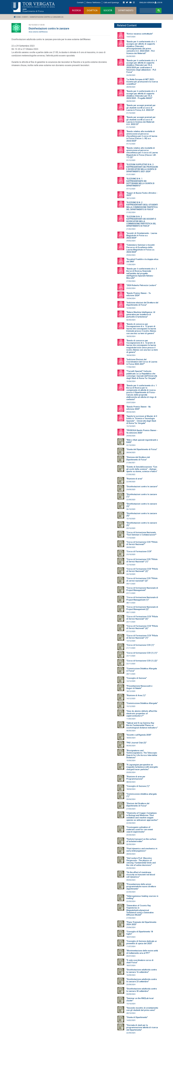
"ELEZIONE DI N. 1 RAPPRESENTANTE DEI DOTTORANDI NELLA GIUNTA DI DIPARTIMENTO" (140, 182)
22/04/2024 (130, 823)
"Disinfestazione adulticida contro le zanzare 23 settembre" (141, 980)
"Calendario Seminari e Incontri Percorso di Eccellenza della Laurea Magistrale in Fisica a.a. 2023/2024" (140, 248)
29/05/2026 (130, 436)
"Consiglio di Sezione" (136, 678)
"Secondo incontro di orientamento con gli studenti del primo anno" (142, 1009)
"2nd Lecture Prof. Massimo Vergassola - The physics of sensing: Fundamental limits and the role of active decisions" (141, 861)
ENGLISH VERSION (146, 2)
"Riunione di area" (134, 479)
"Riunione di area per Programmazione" (135, 777)
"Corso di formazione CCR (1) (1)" (141, 653)
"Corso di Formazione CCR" (139, 551)
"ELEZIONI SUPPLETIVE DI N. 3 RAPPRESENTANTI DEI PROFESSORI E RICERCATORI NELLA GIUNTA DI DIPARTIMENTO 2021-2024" (142, 168)
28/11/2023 (130, 674)
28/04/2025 (130, 452)
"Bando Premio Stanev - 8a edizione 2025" (138, 408)
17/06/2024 (130, 367)
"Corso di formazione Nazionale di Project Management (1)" (142, 598)
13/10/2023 (130, 519)
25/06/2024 (130, 927)
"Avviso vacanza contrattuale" (139, 34)
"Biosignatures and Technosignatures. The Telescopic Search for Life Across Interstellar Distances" (141, 754)
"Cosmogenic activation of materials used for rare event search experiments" (139, 829)
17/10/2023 (130, 538)
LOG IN (159, 2)
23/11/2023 (130, 622)
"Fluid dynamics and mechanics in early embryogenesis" (141, 849)
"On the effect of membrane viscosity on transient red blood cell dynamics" (140, 874)
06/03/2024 (130, 731)
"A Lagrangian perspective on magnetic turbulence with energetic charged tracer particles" (142, 767)
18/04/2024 (130, 355)
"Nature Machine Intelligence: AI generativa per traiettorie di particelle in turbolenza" (140, 314)
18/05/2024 (130, 336)
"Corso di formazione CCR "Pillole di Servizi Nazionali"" (141, 543)
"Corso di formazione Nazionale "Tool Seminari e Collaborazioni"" (141, 533)
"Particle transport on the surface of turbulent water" (141, 840)
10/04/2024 (130, 298)
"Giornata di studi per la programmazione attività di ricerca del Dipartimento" (142, 1027)
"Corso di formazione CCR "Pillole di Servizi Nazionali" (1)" (141, 560)
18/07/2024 (130, 937)
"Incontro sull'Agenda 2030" (138, 735)
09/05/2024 (130, 880)
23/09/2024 (130, 984)
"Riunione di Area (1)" (136, 695)
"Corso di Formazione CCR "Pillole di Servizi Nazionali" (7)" (142, 637)
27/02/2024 (130, 281)
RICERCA (76, 10)
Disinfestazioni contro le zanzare (49, 28)
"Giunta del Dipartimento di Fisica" (141, 449)
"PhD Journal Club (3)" (136, 743)
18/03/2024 (130, 738)
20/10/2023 (130, 528)
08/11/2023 (130, 603)
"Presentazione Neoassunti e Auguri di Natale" (139, 687)
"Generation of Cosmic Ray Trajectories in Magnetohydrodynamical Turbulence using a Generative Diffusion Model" (140, 910)
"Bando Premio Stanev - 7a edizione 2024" (138, 294)
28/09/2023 (130, 87)
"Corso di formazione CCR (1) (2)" (141, 661)
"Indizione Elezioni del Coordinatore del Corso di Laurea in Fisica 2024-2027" (141, 361)
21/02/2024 (130, 212)
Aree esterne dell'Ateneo (38, 32)
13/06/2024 (130, 381)
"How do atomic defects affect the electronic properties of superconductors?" (141, 713)
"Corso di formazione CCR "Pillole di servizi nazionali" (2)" (141, 579)
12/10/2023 (130, 565)
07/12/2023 (130, 189)
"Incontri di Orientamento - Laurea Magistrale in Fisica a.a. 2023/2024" (141, 235)
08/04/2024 (130, 782)
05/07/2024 (130, 956)
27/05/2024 (130, 809)
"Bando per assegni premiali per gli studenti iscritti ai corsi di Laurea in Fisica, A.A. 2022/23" (141, 107)
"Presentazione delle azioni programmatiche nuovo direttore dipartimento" (141, 886)
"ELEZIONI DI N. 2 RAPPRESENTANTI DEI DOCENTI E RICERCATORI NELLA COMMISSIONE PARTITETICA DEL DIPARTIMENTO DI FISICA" (141, 221)
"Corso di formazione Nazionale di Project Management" (142, 589)
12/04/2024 (130, 308)
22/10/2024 (130, 445)
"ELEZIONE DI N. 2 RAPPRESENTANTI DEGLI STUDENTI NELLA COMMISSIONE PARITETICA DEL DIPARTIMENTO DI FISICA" (142, 206)
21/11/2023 (130, 648)
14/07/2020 (130, 37)
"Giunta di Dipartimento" (137, 1017)
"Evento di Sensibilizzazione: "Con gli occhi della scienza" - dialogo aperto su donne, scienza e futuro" (141, 469)
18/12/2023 (130, 198)
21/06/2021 (130, 463)
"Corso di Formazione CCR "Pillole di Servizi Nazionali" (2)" (142, 570)
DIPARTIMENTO (125, 10)
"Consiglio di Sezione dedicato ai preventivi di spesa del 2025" (141, 942)
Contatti (80, 2)
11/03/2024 (130, 264)
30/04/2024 (130, 799)
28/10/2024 (130, 1013)
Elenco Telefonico (93, 2)
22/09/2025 (130, 1033)
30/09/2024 (130, 994)
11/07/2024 (130, 946)
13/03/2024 (130, 760)
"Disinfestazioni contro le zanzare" (142, 486)
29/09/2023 (130, 489)
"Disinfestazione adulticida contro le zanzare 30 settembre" (141, 990)
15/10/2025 (130, 426)
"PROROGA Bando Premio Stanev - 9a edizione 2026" (141, 431)
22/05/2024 (130, 892)
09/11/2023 (130, 584)
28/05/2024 (130, 854)
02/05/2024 (130, 320)
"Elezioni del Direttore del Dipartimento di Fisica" (137, 804)
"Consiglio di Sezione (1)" (138, 786)
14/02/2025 (130, 1020)
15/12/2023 (130, 706)
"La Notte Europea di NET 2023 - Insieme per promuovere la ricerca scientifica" (142, 81)
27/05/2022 (130, 474)
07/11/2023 (130, 593)
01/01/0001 (130, 174)
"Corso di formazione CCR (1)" (140, 645)
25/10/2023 (130, 554)
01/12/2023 (130, 144)
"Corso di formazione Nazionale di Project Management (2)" (142, 608)
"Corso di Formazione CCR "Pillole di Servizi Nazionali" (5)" (142, 617)
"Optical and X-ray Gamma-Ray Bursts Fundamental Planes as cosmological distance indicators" (142, 725)
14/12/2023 (130, 641)
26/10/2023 (130, 574)
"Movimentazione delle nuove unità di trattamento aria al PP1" (142, 952)
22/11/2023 (130, 664)
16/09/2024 (130, 975)
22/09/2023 (130, 482)
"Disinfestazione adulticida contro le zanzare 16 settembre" (141, 971)
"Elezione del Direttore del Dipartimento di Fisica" (138, 458)
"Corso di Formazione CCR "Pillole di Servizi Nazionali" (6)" (142, 627)
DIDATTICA (92, 10)
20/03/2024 (130, 772)
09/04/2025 (130, 412)
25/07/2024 (130, 402)
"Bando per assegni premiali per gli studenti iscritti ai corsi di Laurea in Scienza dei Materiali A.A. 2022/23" (141, 120)
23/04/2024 (130, 835)
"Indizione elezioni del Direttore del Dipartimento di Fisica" (142, 304)
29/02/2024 (130, 241)
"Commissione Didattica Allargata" (142, 703)
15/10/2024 (130, 1004)
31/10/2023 (130, 113)
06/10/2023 (130, 509)
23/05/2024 (130, 868)
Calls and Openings (111, 2)
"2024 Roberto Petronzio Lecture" (141, 285)
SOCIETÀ (108, 10)
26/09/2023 (130, 56)
